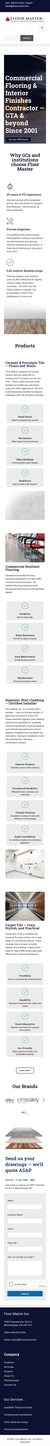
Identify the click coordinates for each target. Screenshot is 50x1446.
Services (9, 1366)
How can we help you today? (21, 1257)
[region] (25, 1112)
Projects (8, 1371)
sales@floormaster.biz (24, 1339)
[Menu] (42, 28)
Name (10, 1201)
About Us (9, 1375)
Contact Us (10, 1384)
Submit (25, 1293)
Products (9, 1362)
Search (27, 38)
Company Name (15, 1215)
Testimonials (11, 1380)
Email (10, 1229)
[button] (24, 1107)
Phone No (12, 1243)
